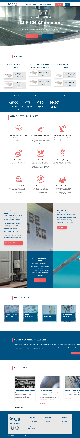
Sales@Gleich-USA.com (43, 167)
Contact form (48, 423)
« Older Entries (19, 407)
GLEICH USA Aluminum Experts (11, 243)
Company (27, 4)
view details (19, 77)
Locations (48, 421)
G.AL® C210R (45, 71)
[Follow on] (26, 436)
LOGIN (67, 4)
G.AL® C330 (19, 82)
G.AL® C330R (45, 80)
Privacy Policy (69, 436)
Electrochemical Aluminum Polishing (25, 390)
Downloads (64, 421)
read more (17, 400)
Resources (49, 4)
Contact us (59, 4)
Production (62, 227)
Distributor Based (41, 160)
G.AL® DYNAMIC (69, 81)
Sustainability (40, 186)
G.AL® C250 (19, 73)
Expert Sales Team (62, 186)
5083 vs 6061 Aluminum (46, 390)
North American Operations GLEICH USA (56, 436)
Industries (42, 4)
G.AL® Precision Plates (31, 421)
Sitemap (64, 423)
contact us (40, 279)
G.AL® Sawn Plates (31, 423)
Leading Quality (62, 160)
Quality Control (18, 186)
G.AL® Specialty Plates (32, 426)
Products (35, 4)
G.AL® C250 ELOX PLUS (70, 73)
